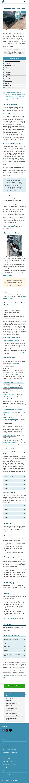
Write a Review (16, 686)
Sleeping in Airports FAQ (9, 761)
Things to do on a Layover (9, 749)
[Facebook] (3, 730)
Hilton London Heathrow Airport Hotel (12, 409)
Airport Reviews (7, 746)
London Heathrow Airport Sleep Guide (12, 704)
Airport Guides (6, 740)
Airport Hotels (6, 743)
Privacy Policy (6, 774)
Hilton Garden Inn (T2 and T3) (10, 374)
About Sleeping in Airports (9, 764)
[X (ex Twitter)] (6, 730)
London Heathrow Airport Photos (12, 719)
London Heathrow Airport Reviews (12, 699)
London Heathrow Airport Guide (12, 694)
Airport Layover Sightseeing (10, 752)
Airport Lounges (11, 618)
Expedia (16, 363)
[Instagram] (10, 730)
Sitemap (5, 771)
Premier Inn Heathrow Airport (10, 442)
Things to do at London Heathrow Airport (12, 709)
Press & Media (6, 767)
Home (4, 737)
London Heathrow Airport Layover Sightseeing (12, 714)
